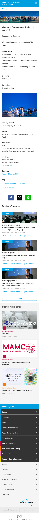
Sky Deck (22, 183)
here (10, 165)
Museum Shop (7, 454)
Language (5, 494)
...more (19, 298)
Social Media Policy (8, 489)
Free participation (9, 187)
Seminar (5, 236)
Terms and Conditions (9, 479)
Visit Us (4, 464)
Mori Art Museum (8, 443)
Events (4, 412)
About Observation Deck (10, 433)
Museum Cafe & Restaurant (12, 459)
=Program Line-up (9, 9)
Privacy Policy (7, 484)
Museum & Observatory (10, 510)
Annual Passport (8, 438)
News (4, 422)
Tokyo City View (8, 406)
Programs (5, 417)
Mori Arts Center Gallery (11, 448)
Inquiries (5, 469)
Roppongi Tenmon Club (10, 174)
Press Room (6, 474)
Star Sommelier (29, 236)
